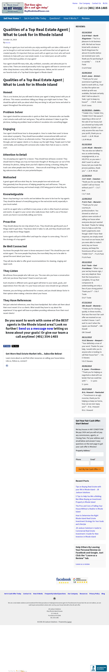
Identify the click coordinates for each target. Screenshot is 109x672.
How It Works (70, 18)
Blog (103, 594)
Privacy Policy (94, 594)
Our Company (84, 3)
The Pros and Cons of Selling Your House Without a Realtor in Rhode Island (89, 509)
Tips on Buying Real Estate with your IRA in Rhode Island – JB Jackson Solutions (88, 489)
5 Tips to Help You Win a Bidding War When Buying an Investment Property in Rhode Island (88, 499)
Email (93, 459)
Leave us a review (83, 564)
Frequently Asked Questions (55, 594)
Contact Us (96, 3)
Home (74, 3)
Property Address (83, 450)
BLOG (105, 3)
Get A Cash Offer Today (35, 18)
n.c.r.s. (8, 42)
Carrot (69, 622)
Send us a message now (36, 328)
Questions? (54, 18)
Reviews (86, 18)
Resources (83, 594)
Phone (78, 459)
